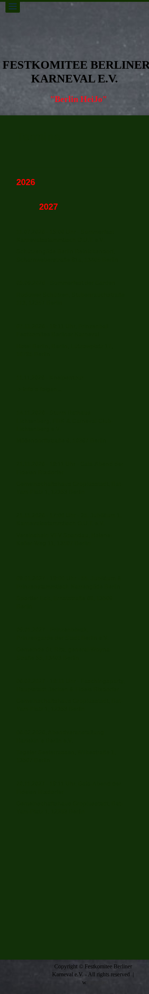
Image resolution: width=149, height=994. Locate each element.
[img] (74, 25)
